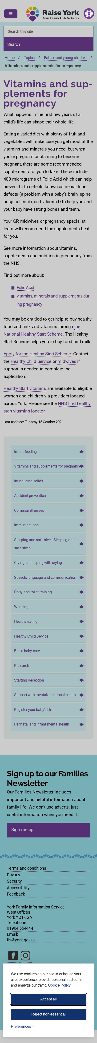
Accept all (48, 999)
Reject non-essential (48, 1014)
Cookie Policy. (59, 985)
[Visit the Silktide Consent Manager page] (83, 1026)
